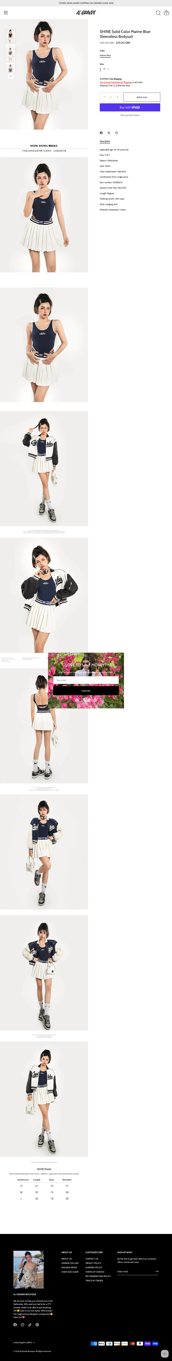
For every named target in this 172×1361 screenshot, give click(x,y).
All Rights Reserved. (43, 1351)
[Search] (158, 13)
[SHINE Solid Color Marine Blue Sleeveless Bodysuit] (10, 36)
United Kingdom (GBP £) (22, 1343)
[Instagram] (83, 700)
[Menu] (6, 12)
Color (102, 50)
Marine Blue (105, 55)
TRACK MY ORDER (94, 1280)
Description (105, 141)
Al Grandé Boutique (27, 1351)
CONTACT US (91, 1258)
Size (102, 64)
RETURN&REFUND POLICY (98, 1276)
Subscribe (86, 690)
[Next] (10, 76)
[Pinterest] (95, 700)
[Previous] (10, 24)
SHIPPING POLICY (93, 1267)
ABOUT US (66, 1258)
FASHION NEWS (69, 1267)
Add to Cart (142, 97)
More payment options (130, 115)
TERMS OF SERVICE (94, 1271)
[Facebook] (77, 700)
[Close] (119, 657)
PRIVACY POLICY (93, 1263)
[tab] (107, 141)
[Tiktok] (89, 700)
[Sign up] (157, 1271)
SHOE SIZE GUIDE (70, 1271)
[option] (10, 36)
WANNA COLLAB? (70, 1263)
